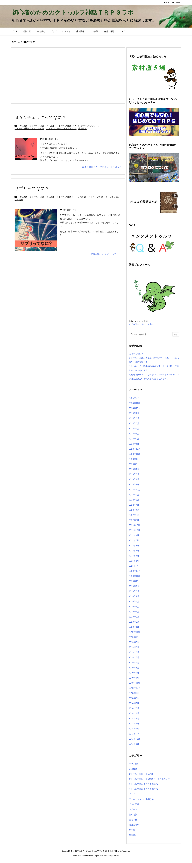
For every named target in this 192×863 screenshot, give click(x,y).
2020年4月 (134, 611)
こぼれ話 (133, 768)
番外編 (132, 829)
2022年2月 (134, 520)
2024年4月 (134, 428)
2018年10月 (134, 688)
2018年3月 (134, 718)
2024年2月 (134, 438)
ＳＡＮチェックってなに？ (40, 117)
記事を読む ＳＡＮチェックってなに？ (101, 166)
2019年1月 (134, 677)
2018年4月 (134, 713)
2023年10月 (134, 459)
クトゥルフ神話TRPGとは (42, 125)
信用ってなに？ (136, 353)
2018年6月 (134, 708)
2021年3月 (134, 555)
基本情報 (82, 128)
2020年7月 (134, 596)
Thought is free (112, 856)
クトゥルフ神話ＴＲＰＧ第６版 (29, 128)
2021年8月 (134, 535)
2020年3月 (134, 616)
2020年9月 (134, 586)
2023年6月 (134, 474)
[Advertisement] (68, 75)
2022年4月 (134, 510)
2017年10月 (134, 738)
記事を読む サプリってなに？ (106, 254)
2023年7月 (134, 469)
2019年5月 (134, 657)
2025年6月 (134, 398)
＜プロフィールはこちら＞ (141, 324)
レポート (133, 809)
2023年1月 (134, 484)
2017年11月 (134, 733)
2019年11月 (134, 632)
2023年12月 (134, 449)
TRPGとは (22, 125)
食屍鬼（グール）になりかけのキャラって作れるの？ (154, 374)
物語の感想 (134, 824)
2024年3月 (134, 433)
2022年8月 (134, 499)
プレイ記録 (134, 804)
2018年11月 (134, 683)
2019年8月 (134, 647)
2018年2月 (134, 723)
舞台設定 (133, 835)
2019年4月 (134, 662)
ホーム (17, 42)
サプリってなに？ (32, 188)
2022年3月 (134, 515)
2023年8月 (134, 464)
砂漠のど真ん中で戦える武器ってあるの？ (149, 378)
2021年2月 (134, 560)
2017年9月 (134, 744)
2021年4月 (134, 550)
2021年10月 (134, 530)
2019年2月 (134, 672)
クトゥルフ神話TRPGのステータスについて (77, 125)
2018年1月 (134, 728)
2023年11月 (134, 454)
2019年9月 (134, 642)
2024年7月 (134, 413)
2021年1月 (134, 566)
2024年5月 (134, 423)
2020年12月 (134, 571)
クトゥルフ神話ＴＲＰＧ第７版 (61, 128)
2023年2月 (134, 479)
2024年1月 (134, 443)
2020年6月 (134, 601)
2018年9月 (134, 693)
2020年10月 (134, 581)
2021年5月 (134, 545)
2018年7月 (134, 703)
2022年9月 (134, 494)
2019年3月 (134, 667)
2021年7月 (134, 540)
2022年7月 (134, 504)
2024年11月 (134, 403)
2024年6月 (134, 418)
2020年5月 (134, 606)
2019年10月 (134, 637)
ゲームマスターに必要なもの (142, 799)
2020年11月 (134, 576)
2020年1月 (134, 627)
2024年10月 (134, 408)
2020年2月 (134, 621)
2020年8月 (134, 591)
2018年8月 (134, 698)
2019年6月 (134, 652)
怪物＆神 (133, 819)
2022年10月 (134, 489)
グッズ (132, 794)
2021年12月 (134, 525)
